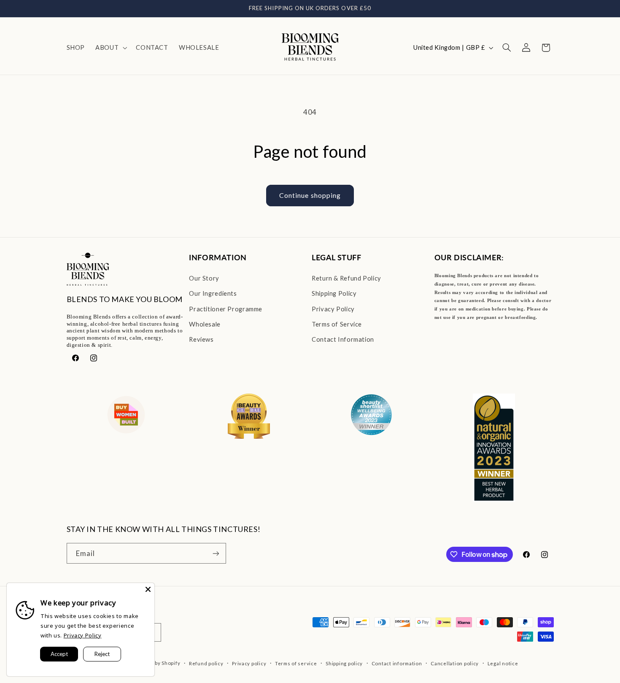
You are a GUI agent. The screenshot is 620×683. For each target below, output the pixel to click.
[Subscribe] (215, 553)
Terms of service (296, 663)
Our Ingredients (213, 293)
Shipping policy (344, 663)
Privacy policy (249, 663)
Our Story (204, 278)
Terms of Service (337, 324)
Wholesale (205, 324)
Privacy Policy (333, 309)
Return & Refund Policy (346, 278)
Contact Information (343, 339)
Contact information (397, 663)
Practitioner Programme (225, 309)
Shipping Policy (334, 293)
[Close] (148, 589)
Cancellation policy (455, 663)
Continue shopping (310, 195)
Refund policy (206, 663)
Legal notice (503, 663)
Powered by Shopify (155, 663)
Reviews (201, 339)
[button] (110, 47)
